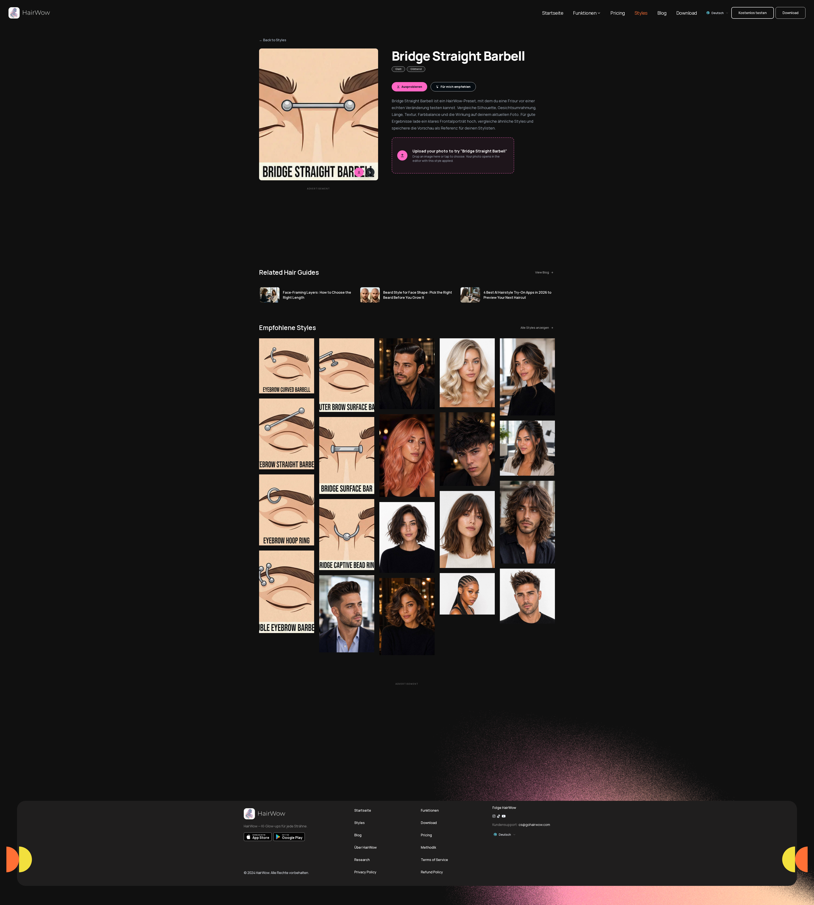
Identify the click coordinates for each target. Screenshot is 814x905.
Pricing (617, 13)
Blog (662, 13)
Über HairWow (365, 847)
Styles (641, 13)
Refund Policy (432, 872)
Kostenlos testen (753, 12)
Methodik (428, 847)
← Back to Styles (272, 40)
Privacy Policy (365, 872)
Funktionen (584, 13)
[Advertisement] (318, 222)
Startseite (552, 13)
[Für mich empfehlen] (370, 172)
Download (686, 13)
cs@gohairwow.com (534, 824)
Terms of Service (434, 859)
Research (362, 859)
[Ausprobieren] (359, 172)
